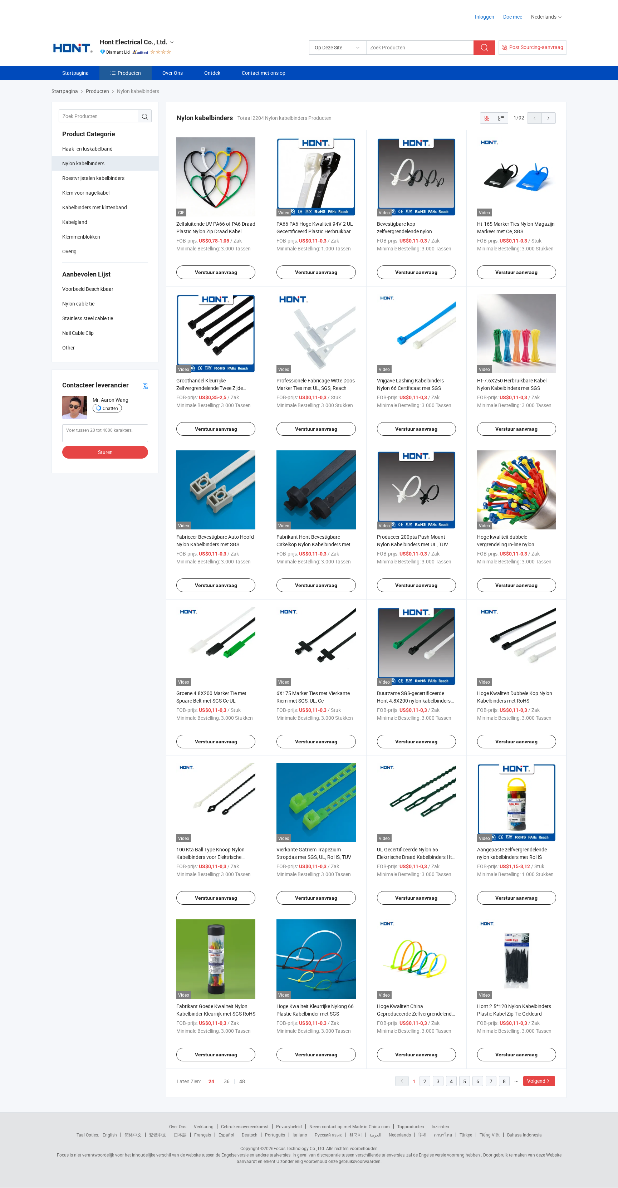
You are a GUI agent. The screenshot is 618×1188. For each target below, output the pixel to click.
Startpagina (75, 72)
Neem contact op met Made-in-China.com (349, 1126)
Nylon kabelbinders (83, 163)
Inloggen (484, 16)
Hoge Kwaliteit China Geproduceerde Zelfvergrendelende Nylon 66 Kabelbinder (415, 1014)
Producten (129, 72)
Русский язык (328, 1135)
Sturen (105, 452)
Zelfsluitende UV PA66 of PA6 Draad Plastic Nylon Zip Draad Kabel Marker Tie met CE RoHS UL (215, 231)
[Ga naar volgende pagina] (548, 118)
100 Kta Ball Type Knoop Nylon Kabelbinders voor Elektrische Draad (210, 857)
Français (202, 1135)
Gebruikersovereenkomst (245, 1126)
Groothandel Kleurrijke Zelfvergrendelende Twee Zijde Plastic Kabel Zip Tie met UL (209, 388)
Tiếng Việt (490, 1135)
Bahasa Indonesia (524, 1135)
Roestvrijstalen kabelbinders (93, 178)
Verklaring (204, 1126)
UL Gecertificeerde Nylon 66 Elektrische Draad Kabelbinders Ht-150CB (415, 857)
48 (242, 1081)
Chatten (110, 408)
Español (226, 1135)
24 (211, 1081)
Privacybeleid (289, 1126)
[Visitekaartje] (145, 385)
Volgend (536, 1080)
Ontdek (212, 72)
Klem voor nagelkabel (85, 192)
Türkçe (466, 1135)
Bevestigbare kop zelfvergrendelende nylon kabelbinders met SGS (404, 231)
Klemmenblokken (81, 236)
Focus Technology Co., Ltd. (299, 1148)
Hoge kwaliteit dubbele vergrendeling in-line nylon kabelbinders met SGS (505, 544)
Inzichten (440, 1126)
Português (275, 1135)
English (110, 1135)
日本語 (180, 1135)
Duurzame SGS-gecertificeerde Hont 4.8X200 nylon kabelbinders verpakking (414, 701)
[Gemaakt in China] (97, 14)
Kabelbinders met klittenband (94, 207)
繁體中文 (157, 1135)
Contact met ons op (263, 72)
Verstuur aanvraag (216, 272)
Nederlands (400, 1135)
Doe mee (512, 16)
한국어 (355, 1135)
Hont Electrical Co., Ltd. (133, 42)
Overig (69, 251)
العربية (375, 1135)
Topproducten (410, 1126)
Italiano (300, 1135)
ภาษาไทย (443, 1135)
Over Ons (172, 72)
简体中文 (133, 1135)
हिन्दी (422, 1135)
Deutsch (250, 1135)
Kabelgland (74, 222)
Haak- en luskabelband (87, 148)
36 (227, 1081)
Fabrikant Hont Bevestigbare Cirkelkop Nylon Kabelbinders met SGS (313, 544)
